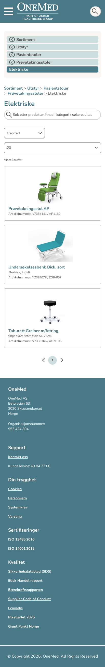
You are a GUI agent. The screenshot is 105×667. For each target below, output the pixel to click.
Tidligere (46, 360)
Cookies (15, 489)
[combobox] (24, 133)
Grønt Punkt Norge (23, 626)
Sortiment (13, 88)
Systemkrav (18, 507)
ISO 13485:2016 (21, 539)
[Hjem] (37, 11)
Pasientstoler (56, 88)
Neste (59, 360)
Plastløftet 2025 (21, 617)
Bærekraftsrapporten (25, 589)
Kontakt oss (18, 457)
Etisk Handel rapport (25, 580)
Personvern (17, 498)
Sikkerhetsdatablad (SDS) (29, 571)
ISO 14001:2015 (21, 548)
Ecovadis (15, 608)
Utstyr (33, 88)
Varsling (15, 516)
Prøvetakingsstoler (25, 93)
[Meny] (8, 11)
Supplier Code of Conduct (29, 599)
